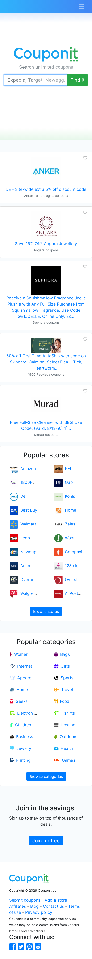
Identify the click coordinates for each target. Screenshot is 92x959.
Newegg (27, 551)
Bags (64, 654)
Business (23, 736)
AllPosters (73, 593)
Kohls (69, 496)
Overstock (73, 579)
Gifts (64, 666)
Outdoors (67, 736)
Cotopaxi (72, 551)
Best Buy (27, 510)
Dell (22, 496)
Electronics (26, 713)
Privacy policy (38, 912)
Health (65, 748)
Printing (22, 760)
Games (67, 760)
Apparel (23, 677)
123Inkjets (73, 565)
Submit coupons (24, 900)
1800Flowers (31, 482)
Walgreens (29, 593)
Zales (69, 523)
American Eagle (34, 565)
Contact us (53, 906)
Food (63, 701)
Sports (65, 677)
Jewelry (22, 748)
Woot (69, 537)
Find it (77, 80)
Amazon (27, 468)
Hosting (66, 724)
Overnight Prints (34, 579)
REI (67, 468)
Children (22, 724)
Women (20, 654)
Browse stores (46, 611)
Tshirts (67, 713)
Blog (34, 906)
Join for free (46, 841)
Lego (24, 537)
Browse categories (46, 776)
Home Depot (76, 510)
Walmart (27, 523)
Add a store (56, 900)
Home (21, 689)
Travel (66, 689)
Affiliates (17, 906)
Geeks (20, 701)
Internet (23, 666)
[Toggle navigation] (81, 6)
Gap (68, 482)
